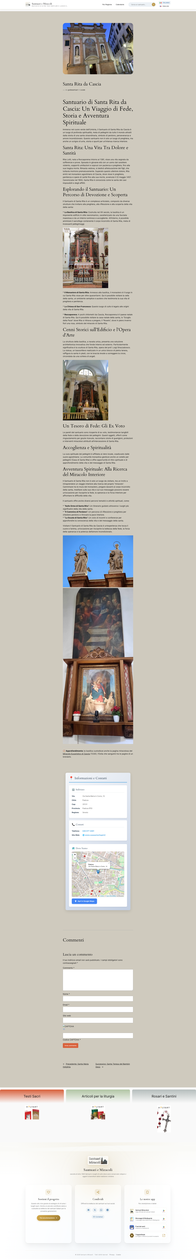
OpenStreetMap (111, 896)
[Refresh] (64, 1029)
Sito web (67, 1016)
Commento (68, 968)
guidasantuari (73, 90)
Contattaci (99, 1217)
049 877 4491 (88, 831)
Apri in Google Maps (86, 901)
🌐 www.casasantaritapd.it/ (94, 835)
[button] (98, 872)
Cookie (118, 1254)
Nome (66, 994)
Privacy (111, 1254)
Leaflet (101, 896)
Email (66, 1005)
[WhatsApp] (101, 1209)
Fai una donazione (47, 1218)
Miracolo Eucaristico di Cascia (76, 754)
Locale (82, 90)
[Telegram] (107, 1209)
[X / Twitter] (94, 1209)
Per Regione (107, 4)
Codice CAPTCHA (71, 1040)
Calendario (120, 4)
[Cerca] (153, 4)
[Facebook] (88, 1209)
